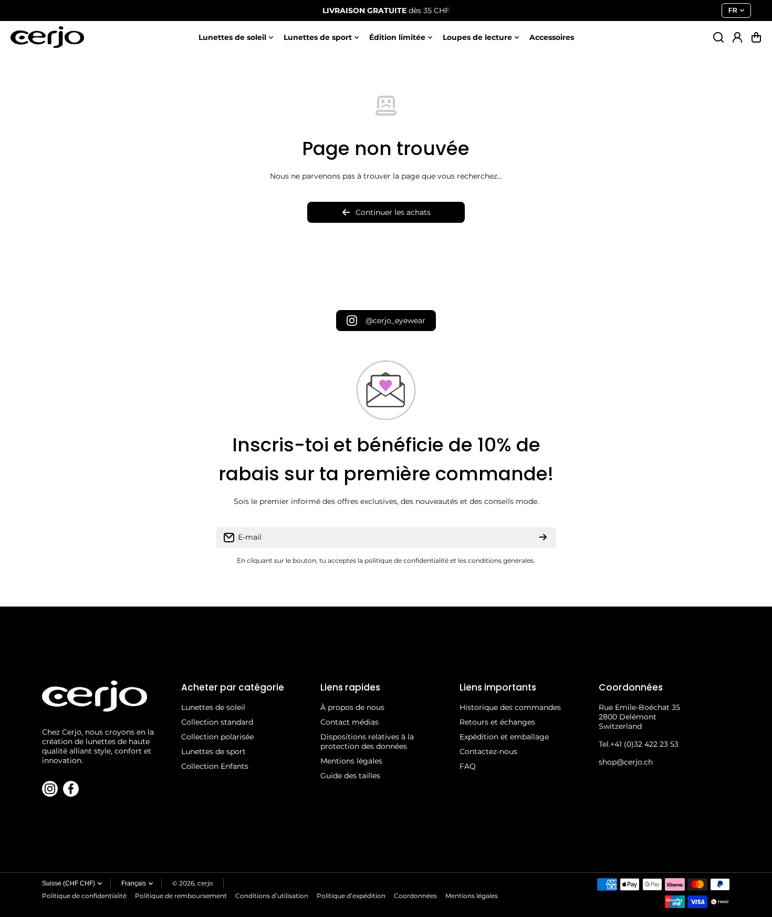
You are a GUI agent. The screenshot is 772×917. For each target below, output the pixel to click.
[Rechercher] (718, 37)
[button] (756, 37)
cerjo (205, 883)
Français (133, 883)
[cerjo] (47, 37)
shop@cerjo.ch (626, 762)
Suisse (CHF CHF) (68, 883)
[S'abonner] (543, 537)
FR (732, 10)
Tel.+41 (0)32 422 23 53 (639, 744)
